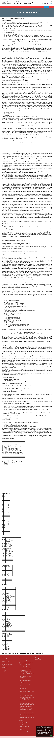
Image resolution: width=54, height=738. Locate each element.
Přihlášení (50, 3)
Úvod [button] (6, 6)
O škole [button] (32, 6)
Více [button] (46, 6)
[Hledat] (51, 1)
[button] (45, 3)
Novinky (4, 671)
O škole (4, 668)
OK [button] (51, 735)
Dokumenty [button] (39, 6)
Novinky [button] (12, 6)
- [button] (44, 3)
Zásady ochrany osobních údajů (8, 664)
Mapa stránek (5, 667)
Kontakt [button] (26, 6)
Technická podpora (6, 661)
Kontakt (4, 670)
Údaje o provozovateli (6, 665)
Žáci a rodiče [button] (18, 6)
